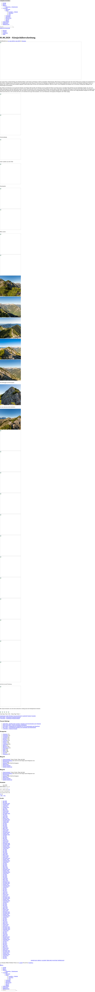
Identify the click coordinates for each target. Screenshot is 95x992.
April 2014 (5, 934)
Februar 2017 (6, 894)
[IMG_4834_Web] (10, 597)
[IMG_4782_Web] (10, 359)
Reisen (7, 10)
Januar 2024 (5, 812)
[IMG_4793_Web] (10, 429)
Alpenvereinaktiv (6, 759)
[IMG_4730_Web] (10, 113)
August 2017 (5, 887)
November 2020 (6, 844)
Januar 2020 (5, 857)
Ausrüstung (5, 736)
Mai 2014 (5, 933)
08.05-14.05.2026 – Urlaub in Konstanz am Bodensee (15, 725)
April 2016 (5, 907)
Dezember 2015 (6, 912)
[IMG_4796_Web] (10, 450)
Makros (7, 20)
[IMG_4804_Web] (10, 492)
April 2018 (5, 878)
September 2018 (6, 872)
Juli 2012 (5, 956)
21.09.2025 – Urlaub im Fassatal (10, 728)
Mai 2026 (5, 802)
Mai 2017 (5, 890)
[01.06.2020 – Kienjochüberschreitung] (40, 79)
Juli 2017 (5, 888)
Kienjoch (20, 715)
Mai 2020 (5, 852)
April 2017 (5, 892)
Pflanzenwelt (8, 18)
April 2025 (5, 806)
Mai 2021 (5, 838)
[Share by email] (9, 712)
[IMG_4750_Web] (10, 229)
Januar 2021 (5, 842)
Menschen (8, 9)
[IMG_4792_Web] (10, 404)
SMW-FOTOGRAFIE (5, 28)
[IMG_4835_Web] (10, 618)
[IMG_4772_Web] (10, 338)
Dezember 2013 (6, 936)
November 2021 (6, 832)
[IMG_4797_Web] (10, 471)
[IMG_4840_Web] (10, 660)
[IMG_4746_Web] (10, 208)
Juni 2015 (5, 919)
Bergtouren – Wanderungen (12, 6)
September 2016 (6, 900)
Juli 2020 (5, 849)
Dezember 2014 (6, 926)
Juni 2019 (5, 864)
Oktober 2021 (6, 833)
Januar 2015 (5, 925)
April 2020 (5, 853)
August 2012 (5, 955)
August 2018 (5, 873)
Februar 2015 (6, 924)
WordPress (30, 962)
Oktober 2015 (6, 914)
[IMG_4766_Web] (10, 296)
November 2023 (6, 813)
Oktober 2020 (6, 845)
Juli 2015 (5, 918)
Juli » (4, 795)
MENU (1, 965)
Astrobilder (8, 16)
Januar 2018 (5, 880)
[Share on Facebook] (1, 712)
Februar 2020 (6, 855)
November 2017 (6, 883)
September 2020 (6, 847)
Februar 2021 (6, 840)
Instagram (5, 763)
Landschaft (8, 15)
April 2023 (5, 816)
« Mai (1, 795)
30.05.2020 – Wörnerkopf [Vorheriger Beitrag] (10, 717)
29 (0, 794)
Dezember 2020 (6, 843)
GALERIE (5, 8)
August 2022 (5, 822)
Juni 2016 (5, 904)
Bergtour (5, 30)
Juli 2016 (5, 903)
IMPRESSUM (6, 24)
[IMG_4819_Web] (10, 555)
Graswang (15, 715)
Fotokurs (5, 741)
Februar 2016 (6, 909)
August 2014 (5, 930)
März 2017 (5, 893)
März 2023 (5, 817)
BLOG (4, 4)
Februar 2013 (6, 948)
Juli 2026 (5, 801)
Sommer (29, 715)
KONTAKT (5, 23)
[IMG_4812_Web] (10, 534)
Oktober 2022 (6, 821)
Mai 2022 (5, 826)
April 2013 (5, 945)
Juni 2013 (5, 943)
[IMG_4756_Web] (10, 253)
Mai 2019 (5, 865)
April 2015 (5, 921)
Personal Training (7, 765)
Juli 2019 (5, 863)
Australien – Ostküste (13, 11)
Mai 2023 (5, 814)
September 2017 (6, 885)
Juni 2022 (5, 824)
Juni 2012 (5, 958)
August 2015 (5, 916)
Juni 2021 (5, 837)
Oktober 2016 (6, 899)
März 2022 (5, 828)
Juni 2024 (5, 808)
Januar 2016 (5, 910)
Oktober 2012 (6, 953)
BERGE (5, 5)
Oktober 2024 (6, 807)
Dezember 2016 (6, 897)
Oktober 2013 (6, 938)
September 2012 (6, 954)
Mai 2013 (5, 944)
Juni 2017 (5, 889)
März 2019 (5, 867)
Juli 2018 (5, 874)
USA (9, 14)
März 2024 (5, 809)
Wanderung (5, 754)
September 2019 (6, 860)
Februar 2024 (6, 811)
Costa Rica (10, 13)
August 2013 (5, 940)
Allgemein (5, 734)
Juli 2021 (5, 835)
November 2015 (6, 913)
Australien (5, 737)
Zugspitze (33, 715)
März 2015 (5, 923)
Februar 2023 (6, 818)
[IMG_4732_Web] (10, 159)
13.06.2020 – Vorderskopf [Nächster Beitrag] (10, 718)
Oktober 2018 (6, 870)
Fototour (5, 31)
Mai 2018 (5, 877)
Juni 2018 (5, 875)
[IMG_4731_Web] (10, 134)
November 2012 (6, 951)
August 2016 (5, 902)
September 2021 (6, 834)
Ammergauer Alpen (4, 715)
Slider (4, 34)
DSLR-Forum (6, 761)
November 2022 (6, 819)
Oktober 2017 (6, 884)
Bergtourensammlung (7, 760)
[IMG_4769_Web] (10, 317)
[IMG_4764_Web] (10, 275)
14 (9, 789)
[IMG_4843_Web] (10, 706)
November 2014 (6, 928)
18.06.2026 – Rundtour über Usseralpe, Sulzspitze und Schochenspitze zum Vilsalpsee (22, 723)
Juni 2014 (5, 931)
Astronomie (5, 735)
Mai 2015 (5, 920)
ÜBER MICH (6, 21)
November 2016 (6, 898)
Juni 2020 (5, 850)
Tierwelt (7, 19)
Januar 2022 (5, 831)
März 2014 (5, 935)
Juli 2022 (5, 823)
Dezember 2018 (6, 869)
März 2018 (5, 879)
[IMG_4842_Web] (10, 681)
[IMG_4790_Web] (10, 380)
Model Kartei (6, 764)
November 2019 (6, 858)
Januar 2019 (5, 868)
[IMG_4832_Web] (10, 576)
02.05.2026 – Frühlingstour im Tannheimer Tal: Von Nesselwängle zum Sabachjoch (21, 726)
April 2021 (5, 839)
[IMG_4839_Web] (10, 639)
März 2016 (5, 908)
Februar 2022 (6, 829)
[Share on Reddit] (5, 712)
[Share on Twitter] (3, 712)
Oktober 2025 (6, 804)
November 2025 (6, 803)
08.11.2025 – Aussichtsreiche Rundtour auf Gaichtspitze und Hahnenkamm (19, 727)
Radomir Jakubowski (7, 766)
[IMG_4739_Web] (10, 183)
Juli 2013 (5, 941)
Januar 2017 (5, 895)
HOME (4, 3)
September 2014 (6, 929)
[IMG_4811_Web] (10, 513)
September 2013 (6, 939)
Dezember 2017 (6, 882)
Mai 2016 (5, 905)
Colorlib (21, 962)
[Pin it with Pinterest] (7, 712)
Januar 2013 (5, 949)
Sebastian (24, 41)
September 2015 (6, 915)
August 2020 (5, 848)
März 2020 (5, 854)
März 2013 (5, 946)
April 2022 (5, 827)
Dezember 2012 (6, 950)
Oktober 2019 (6, 859)
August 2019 (5, 862)
